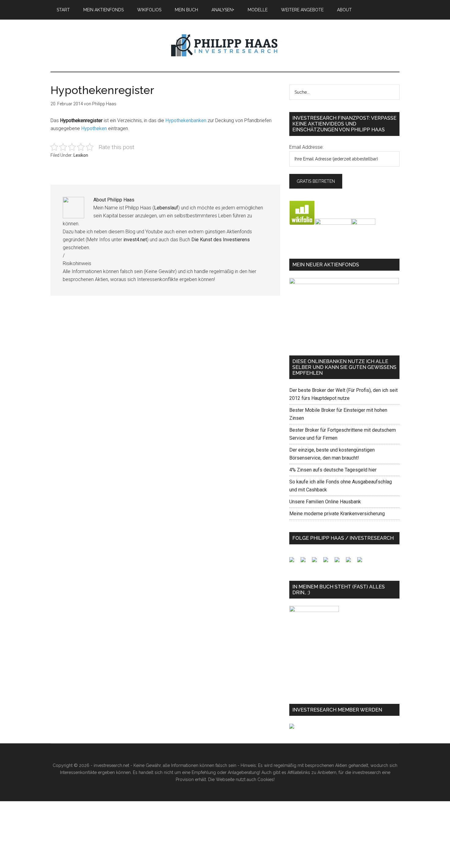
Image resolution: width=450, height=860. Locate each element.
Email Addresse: (306, 147)
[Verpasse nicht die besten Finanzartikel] (362, 562)
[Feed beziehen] (328, 562)
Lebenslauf (166, 208)
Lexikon (80, 155)
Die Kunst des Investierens (220, 239)
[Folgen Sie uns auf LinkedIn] (317, 562)
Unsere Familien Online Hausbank (325, 502)
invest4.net (135, 239)
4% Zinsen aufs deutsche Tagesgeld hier (333, 470)
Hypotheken (94, 128)
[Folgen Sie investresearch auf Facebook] (294, 562)
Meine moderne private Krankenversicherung (337, 513)
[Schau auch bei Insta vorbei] (351, 562)
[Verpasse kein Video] (339, 562)
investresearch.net (225, 45)
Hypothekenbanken (185, 120)
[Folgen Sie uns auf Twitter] (305, 562)
